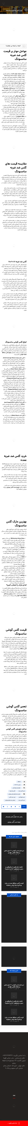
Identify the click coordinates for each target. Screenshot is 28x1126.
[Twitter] (17, 1079)
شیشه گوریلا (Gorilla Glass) (14, 90)
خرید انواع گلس (22, 797)
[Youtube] (10, 1079)
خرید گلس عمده (22, 791)
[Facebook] (20, 1079)
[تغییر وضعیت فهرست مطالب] (23, 46)
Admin (19, 781)
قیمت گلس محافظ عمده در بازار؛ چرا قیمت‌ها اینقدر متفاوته (14, 884)
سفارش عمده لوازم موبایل (10, 800)
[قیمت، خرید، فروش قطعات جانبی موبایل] (3, 3)
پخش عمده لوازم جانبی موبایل (14, 794)
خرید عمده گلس (12, 797)
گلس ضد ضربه (12, 791)
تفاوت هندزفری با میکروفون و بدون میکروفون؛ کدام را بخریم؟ (14, 868)
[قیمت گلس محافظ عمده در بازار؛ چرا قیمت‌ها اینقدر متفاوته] (14, 877)
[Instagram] (14, 1079)
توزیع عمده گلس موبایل (13, 487)
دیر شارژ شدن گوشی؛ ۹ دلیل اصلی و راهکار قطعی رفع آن (14, 852)
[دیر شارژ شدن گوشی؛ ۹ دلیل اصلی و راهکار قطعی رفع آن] (14, 845)
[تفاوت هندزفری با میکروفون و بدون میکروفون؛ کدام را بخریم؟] (14, 861)
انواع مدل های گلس (16, 788)
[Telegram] (7, 1079)
